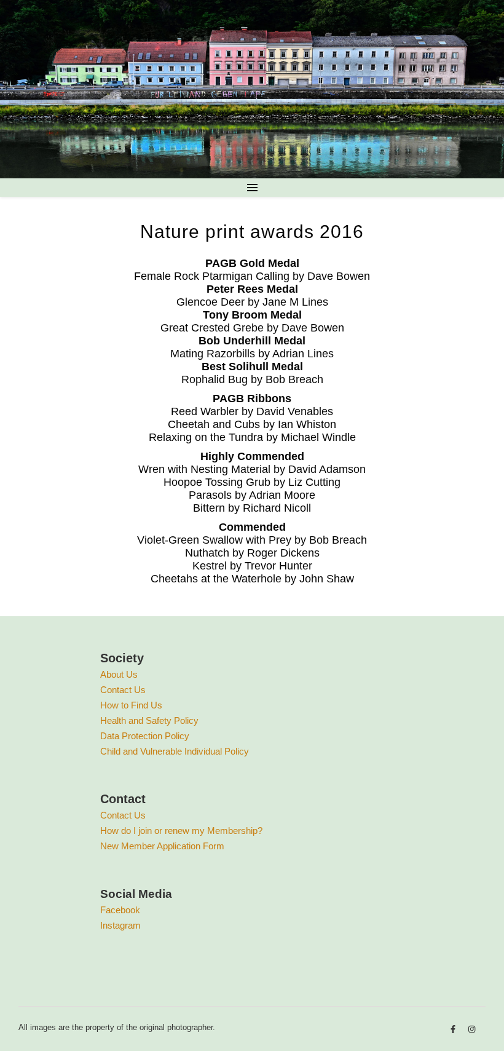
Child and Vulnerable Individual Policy (174, 751)
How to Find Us (131, 705)
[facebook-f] (454, 1029)
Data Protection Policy (144, 736)
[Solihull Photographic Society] (252, 89)
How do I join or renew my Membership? (181, 830)
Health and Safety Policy (149, 720)
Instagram (120, 925)
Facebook (120, 910)
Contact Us (123, 689)
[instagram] (471, 1029)
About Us (119, 674)
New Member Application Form (162, 846)
